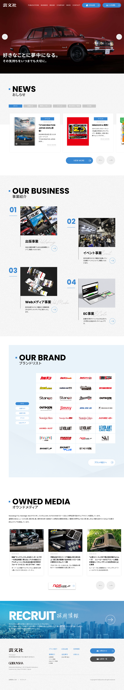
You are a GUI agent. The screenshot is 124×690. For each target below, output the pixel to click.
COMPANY (60, 5)
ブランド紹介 (53, 649)
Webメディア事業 (53, 661)
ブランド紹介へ (100, 462)
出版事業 (51, 657)
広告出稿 (92, 5)
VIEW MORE (79, 160)
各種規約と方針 (13, 680)
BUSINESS (44, 5)
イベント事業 (52, 659)
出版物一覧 (103, 659)
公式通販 (112, 5)
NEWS (68, 5)
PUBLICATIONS (33, 5)
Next (119, 37)
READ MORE (51, 145)
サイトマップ (23, 680)
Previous (5, 37)
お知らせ (76, 654)
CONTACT (76, 5)
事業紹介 (52, 654)
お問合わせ (103, 651)
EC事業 (51, 663)
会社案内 (65, 654)
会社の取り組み (65, 657)
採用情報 (76, 649)
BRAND (52, 5)
